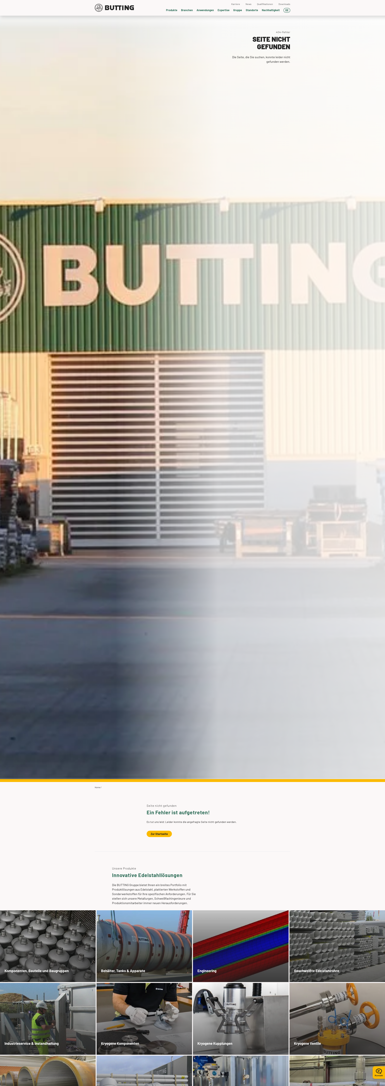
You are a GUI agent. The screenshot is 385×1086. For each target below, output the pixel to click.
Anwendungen (205, 10)
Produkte (171, 10)
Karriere (235, 4)
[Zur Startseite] (114, 8)
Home (97, 787)
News (248, 4)
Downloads (284, 4)
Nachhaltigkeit (271, 10)
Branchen (187, 10)
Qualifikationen (265, 4)
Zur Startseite (159, 834)
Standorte (252, 10)
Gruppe (237, 10)
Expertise (223, 10)
